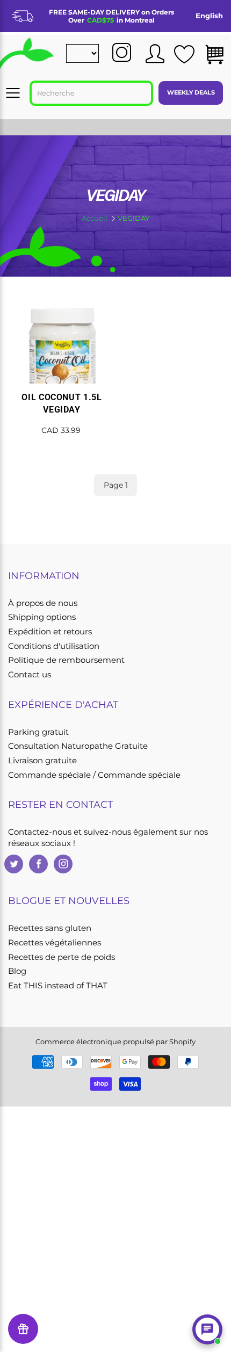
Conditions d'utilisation (53, 646)
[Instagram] (63, 864)
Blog (17, 971)
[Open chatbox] (207, 1329)
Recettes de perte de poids (61, 957)
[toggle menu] (12, 93)
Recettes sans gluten (49, 928)
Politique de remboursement (66, 660)
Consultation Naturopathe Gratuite (78, 746)
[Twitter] (13, 864)
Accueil (94, 218)
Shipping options (42, 617)
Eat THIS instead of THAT (57, 985)
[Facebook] (38, 864)
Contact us (29, 674)
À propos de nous (42, 603)
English (209, 15)
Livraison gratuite (42, 760)
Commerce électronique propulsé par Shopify (115, 1041)
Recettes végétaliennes (54, 943)
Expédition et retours (50, 632)
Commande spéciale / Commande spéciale (94, 775)
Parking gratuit (38, 732)
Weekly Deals (191, 92)
